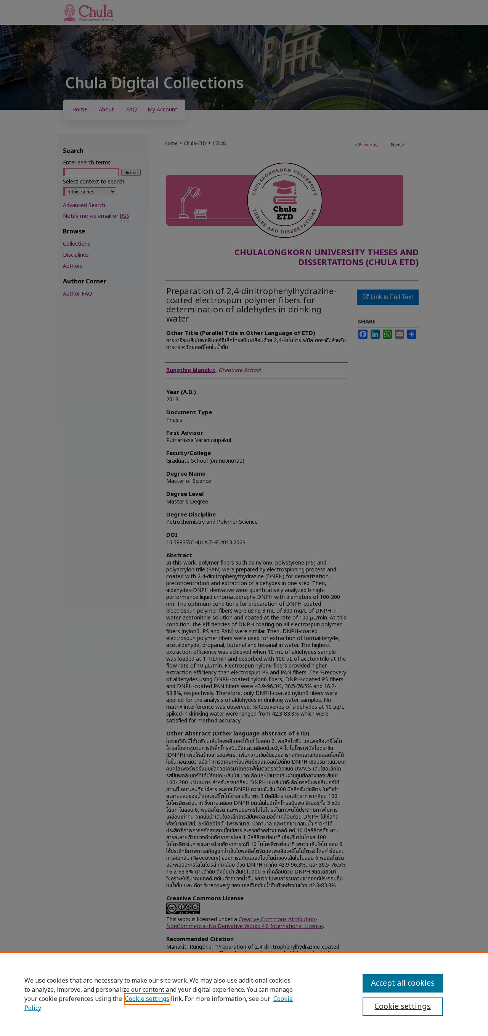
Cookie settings (147, 999)
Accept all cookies (403, 983)
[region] (244, 994)
